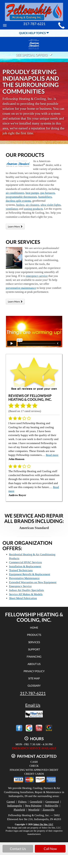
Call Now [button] (50, 849)
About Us (34, 663)
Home (34, 627)
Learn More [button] (14, 226)
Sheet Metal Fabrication (23, 598)
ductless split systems (18, 200)
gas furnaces (47, 192)
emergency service (37, 276)
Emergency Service (20, 586)
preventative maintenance (21, 287)
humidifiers (45, 196)
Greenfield (36, 801)
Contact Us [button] (18, 849)
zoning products (33, 208)
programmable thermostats (21, 196)
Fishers (22, 801)
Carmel (11, 801)
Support (34, 649)
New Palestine (33, 805)
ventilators (12, 208)
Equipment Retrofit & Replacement (29, 574)
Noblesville (51, 805)
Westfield (33, 809)
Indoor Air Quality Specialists (26, 590)
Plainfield (19, 809)
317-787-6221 (33, 693)
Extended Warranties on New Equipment (32, 582)
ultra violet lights (51, 204)
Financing (34, 656)
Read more (52, 455)
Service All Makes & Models (26, 594)
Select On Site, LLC (43, 824)
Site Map (34, 678)
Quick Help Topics (32, 33)
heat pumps (32, 192)
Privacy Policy (34, 671)
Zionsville (48, 809)
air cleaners (32, 204)
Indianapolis (14, 805)
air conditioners (15, 192)
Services (34, 642)
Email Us (32, 705)
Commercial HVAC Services (25, 562)
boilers (20, 204)
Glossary (34, 685)
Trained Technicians (21, 570)
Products (34, 634)
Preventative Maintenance (24, 578)
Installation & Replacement (25, 566)
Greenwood (52, 801)
